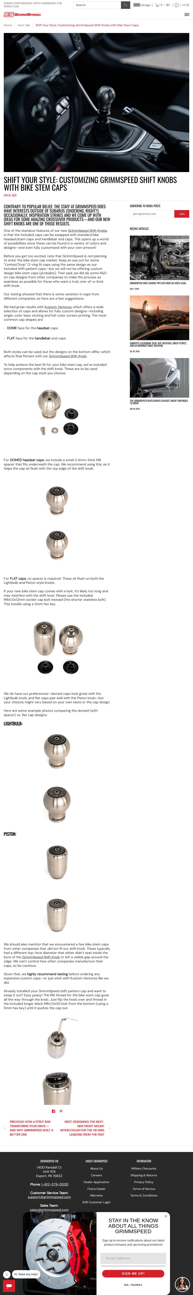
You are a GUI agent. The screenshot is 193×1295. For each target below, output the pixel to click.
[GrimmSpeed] (27, 14)
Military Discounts (143, 1168)
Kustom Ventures (58, 307)
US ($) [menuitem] (185, 5)
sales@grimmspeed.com (49, 1210)
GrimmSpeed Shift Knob (68, 356)
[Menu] (186, 14)
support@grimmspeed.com (49, 1197)
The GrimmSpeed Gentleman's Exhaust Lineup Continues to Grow (159, 402)
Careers (96, 1175)
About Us (96, 1168)
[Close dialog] (166, 1216)
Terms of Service (143, 1189)
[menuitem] (162, 5)
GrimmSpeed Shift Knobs (87, 230)
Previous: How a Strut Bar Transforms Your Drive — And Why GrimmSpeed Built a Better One (31, 1128)
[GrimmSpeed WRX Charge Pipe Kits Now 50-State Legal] (159, 258)
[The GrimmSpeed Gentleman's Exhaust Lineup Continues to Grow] (159, 378)
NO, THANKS (133, 1285)
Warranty (96, 1195)
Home (8, 25)
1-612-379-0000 (54, 1184)
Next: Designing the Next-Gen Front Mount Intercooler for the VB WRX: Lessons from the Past (82, 1128)
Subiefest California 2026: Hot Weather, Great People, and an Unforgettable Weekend (158, 344)
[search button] (125, 5)
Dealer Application (96, 1182)
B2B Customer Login (96, 1202)
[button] (141, 5)
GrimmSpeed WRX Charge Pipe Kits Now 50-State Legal (158, 283)
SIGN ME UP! (133, 1273)
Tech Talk (23, 25)
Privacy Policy (143, 1182)
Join (182, 214)
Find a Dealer (96, 1189)
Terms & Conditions (143, 1195)
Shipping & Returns (144, 1175)
